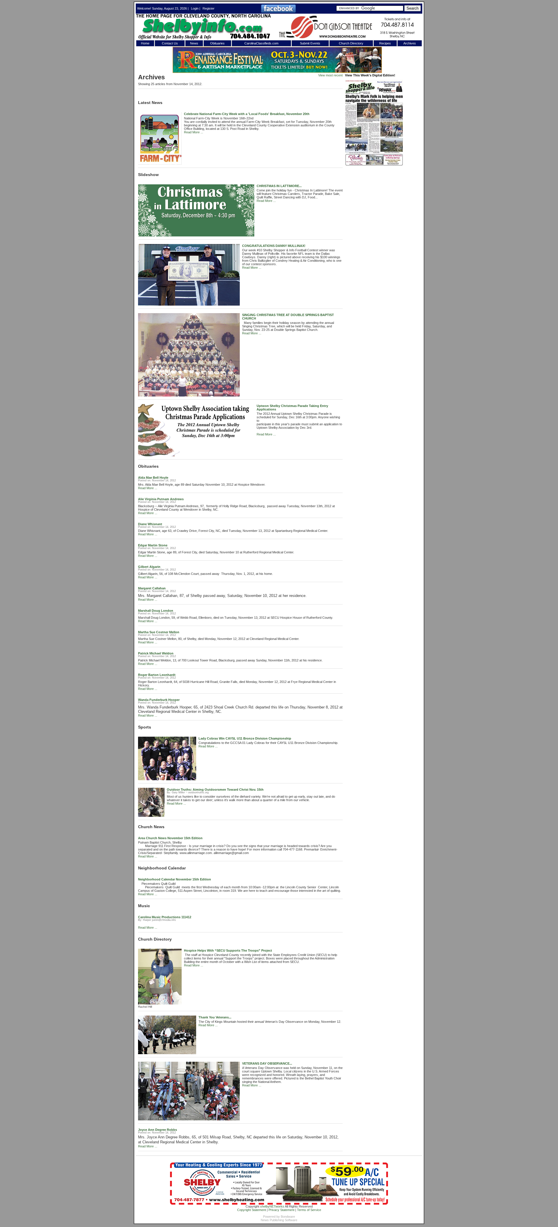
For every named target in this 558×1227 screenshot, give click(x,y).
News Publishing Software (279, 1220)
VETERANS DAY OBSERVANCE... (267, 1063)
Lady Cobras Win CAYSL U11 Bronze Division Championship (244, 738)
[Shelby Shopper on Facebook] (278, 11)
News (194, 43)
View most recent (330, 75)
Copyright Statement (251, 1210)
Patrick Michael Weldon (156, 653)
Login (194, 8)
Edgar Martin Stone (152, 545)
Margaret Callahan (152, 588)
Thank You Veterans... (214, 1017)
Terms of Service (309, 1210)
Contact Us (170, 43)
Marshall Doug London (155, 610)
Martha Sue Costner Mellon (158, 632)
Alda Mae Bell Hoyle (153, 477)
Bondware (288, 1216)
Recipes (385, 43)
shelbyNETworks (272, 1206)
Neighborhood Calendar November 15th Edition (174, 879)
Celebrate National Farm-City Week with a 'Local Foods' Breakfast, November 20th (247, 114)
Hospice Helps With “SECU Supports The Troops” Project (228, 950)
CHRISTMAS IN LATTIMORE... (279, 186)
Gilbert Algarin (149, 566)
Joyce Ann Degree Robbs (157, 1129)
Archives (409, 43)
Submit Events (310, 43)
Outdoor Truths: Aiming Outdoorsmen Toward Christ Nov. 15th (215, 789)
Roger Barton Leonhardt (157, 675)
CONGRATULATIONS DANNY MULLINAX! (273, 245)
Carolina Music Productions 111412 (164, 917)
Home (145, 43)
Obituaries (217, 43)
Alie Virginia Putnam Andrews (161, 499)
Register (208, 8)
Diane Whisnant (150, 524)
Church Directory (351, 43)
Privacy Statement (281, 1210)
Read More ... (193, 132)
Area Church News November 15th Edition (170, 838)
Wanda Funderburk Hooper (159, 700)
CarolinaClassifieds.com (261, 43)
